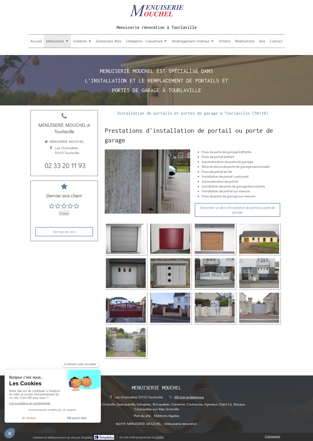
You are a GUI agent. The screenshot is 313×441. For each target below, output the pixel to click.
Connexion (272, 436)
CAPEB (159, 437)
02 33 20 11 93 (65, 165)
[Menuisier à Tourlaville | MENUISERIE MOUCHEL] (156, 10)
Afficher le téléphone (189, 397)
